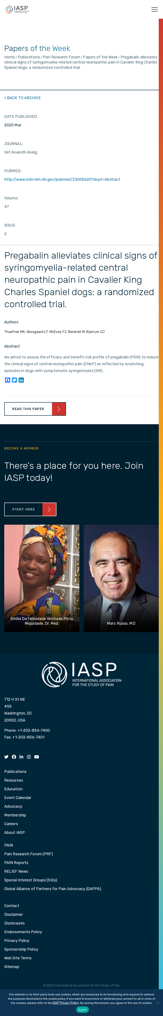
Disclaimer (13, 915)
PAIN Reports (16, 863)
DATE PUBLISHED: (21, 116)
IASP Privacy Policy (66, 1003)
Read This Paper (28, 409)
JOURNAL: (13, 143)
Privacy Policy (16, 941)
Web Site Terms (17, 958)
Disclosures (14, 923)
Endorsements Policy (23, 932)
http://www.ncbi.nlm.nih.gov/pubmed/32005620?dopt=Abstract (62, 179)
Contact (11, 906)
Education (13, 789)
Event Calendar (17, 798)
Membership (15, 815)
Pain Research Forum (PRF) (28, 854)
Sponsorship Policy (21, 949)
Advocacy (13, 807)
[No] (158, 1002)
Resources (13, 780)
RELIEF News (16, 871)
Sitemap (11, 967)
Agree (82, 1009)
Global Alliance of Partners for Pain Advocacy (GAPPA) (52, 889)
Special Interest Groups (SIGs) (30, 880)
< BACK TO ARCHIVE (22, 98)
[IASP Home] (17, 9)
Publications (15, 772)
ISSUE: (10, 225)
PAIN (8, 845)
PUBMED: (12, 171)
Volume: (11, 198)
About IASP (14, 833)
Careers (11, 824)
